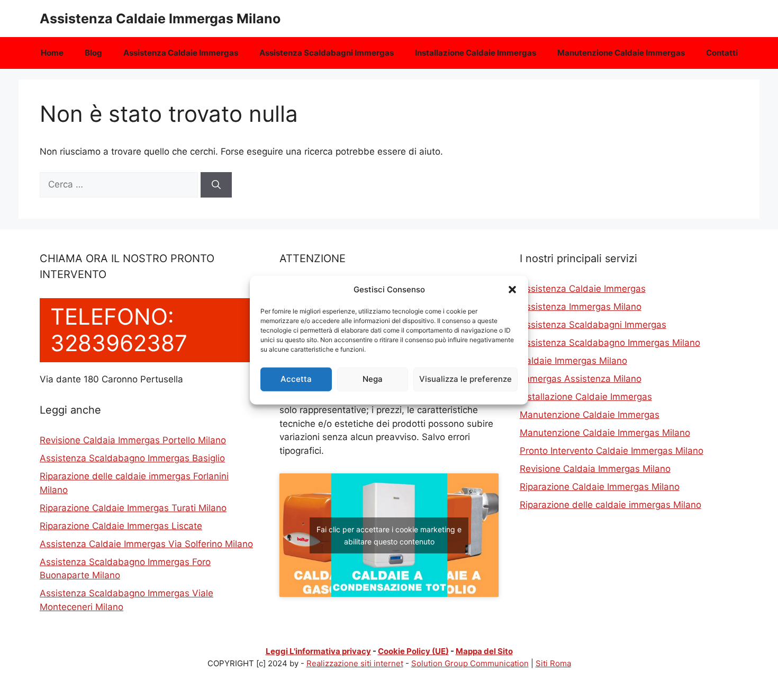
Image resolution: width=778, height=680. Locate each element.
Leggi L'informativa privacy (318, 651)
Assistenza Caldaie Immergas (180, 53)
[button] (512, 289)
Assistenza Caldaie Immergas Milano (160, 18)
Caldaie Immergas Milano (573, 360)
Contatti (722, 53)
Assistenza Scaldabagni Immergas (326, 53)
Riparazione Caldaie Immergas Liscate (121, 526)
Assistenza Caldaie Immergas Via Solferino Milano (146, 544)
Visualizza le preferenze (465, 379)
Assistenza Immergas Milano (580, 306)
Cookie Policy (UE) (413, 651)
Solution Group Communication (470, 663)
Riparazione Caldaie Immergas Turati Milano (133, 508)
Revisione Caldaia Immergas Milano (595, 468)
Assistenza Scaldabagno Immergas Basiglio (132, 458)
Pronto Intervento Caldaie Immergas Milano (611, 450)
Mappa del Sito (484, 651)
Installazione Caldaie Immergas (475, 53)
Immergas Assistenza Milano (580, 378)
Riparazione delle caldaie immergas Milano (610, 504)
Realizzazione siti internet (354, 663)
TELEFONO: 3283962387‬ (118, 329)
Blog (93, 53)
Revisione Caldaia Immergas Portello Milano (133, 440)
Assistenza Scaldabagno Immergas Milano (610, 342)
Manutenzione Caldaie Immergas (621, 53)
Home (52, 53)
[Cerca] (216, 185)
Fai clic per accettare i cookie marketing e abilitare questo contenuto (389, 535)
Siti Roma (553, 663)
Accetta (296, 379)
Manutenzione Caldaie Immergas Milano (605, 432)
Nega (373, 379)
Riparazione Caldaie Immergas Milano (600, 486)
